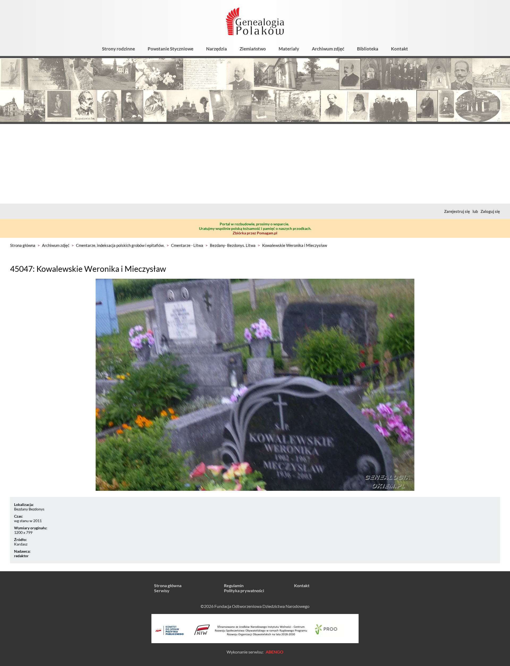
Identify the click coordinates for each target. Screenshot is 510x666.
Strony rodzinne (118, 48)
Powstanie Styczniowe (170, 48)
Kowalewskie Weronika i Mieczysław (294, 245)
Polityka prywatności (244, 590)
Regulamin (234, 585)
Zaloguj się (490, 211)
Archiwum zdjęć (328, 48)
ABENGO (274, 651)
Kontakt (399, 48)
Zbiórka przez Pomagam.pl (255, 233)
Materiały (289, 48)
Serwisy (161, 590)
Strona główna (22, 245)
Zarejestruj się (457, 211)
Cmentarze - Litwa (187, 245)
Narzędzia (216, 48)
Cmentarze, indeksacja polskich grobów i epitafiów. (120, 245)
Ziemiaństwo (253, 48)
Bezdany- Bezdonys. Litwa (233, 245)
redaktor (21, 555)
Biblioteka (367, 48)
